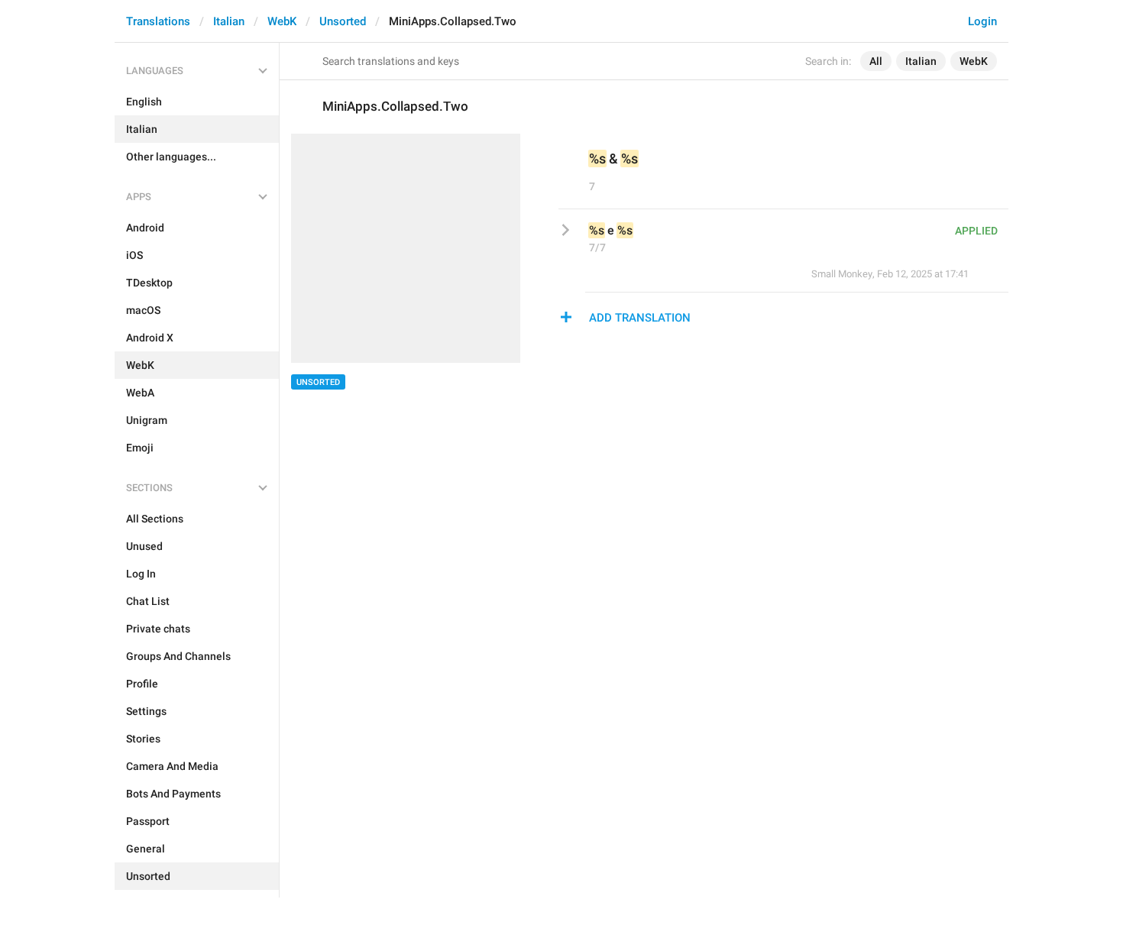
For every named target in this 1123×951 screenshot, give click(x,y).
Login (982, 21)
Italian (228, 21)
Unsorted (342, 21)
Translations (158, 21)
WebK (281, 21)
